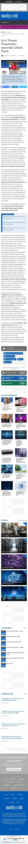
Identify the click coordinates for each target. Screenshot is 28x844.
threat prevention (10, 356)
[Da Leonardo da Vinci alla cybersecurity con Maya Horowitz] (21, 401)
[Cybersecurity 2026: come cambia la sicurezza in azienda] (14, 577)
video (9, 32)
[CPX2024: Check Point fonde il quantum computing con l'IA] (21, 418)
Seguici (22, 383)
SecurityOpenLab (10, 782)
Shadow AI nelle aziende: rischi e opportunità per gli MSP (20, 493)
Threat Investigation (10, 359)
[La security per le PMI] (14, 529)
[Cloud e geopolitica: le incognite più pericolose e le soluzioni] (21, 434)
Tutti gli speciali (22, 520)
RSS (18, 802)
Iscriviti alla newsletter (14, 769)
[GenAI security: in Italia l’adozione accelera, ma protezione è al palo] (21, 452)
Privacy (17, 829)
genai (21, 359)
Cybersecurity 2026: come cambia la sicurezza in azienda (12, 582)
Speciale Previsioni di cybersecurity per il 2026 (13, 598)
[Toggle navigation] (25, 15)
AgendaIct (14, 788)
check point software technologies (14, 353)
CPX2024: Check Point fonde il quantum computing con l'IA (20, 426)
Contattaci (11, 802)
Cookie (11, 829)
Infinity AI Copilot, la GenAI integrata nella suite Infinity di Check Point (7, 442)
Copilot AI (4, 149)
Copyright (14, 798)
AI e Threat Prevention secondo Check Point (7, 409)
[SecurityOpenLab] (9, 15)
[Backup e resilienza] (14, 545)
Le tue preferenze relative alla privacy (15, 839)
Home (4, 32)
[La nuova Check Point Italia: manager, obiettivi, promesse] (7, 418)
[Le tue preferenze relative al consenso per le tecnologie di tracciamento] (20, 842)
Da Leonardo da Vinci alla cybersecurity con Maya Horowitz (20, 409)
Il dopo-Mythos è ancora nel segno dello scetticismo (7, 476)
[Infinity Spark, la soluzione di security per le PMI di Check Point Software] (7, 452)
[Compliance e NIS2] (14, 561)
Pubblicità (21, 798)
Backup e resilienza (7, 552)
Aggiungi (22, 378)
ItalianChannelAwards (19, 785)
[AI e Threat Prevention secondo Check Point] (7, 401)
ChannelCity (18, 1)
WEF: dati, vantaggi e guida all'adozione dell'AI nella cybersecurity (6, 493)
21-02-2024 (22, 55)
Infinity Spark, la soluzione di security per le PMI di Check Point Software (6, 460)
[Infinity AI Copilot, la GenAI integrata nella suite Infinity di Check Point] (7, 434)
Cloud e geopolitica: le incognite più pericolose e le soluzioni (19, 443)
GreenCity (20, 782)
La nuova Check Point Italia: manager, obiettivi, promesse (7, 425)
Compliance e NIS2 (7, 568)
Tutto (25, 628)
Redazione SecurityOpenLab (10, 55)
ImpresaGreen (7, 785)
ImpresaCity (21, 779)
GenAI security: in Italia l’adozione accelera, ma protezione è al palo (21, 460)
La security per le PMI (8, 536)
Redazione (6, 798)
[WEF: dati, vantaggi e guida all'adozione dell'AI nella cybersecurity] (7, 485)
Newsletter (6, 22)
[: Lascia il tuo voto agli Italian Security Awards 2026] (14, 27)
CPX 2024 (8, 362)
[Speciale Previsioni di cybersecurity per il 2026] (14, 593)
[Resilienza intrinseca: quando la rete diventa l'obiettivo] (21, 469)
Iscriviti (22, 372)
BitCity (5, 779)
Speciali (13, 794)
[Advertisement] (14, 749)
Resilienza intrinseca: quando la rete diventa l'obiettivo (20, 476)
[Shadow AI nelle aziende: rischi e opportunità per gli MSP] (21, 485)
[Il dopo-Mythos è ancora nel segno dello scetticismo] (7, 469)
